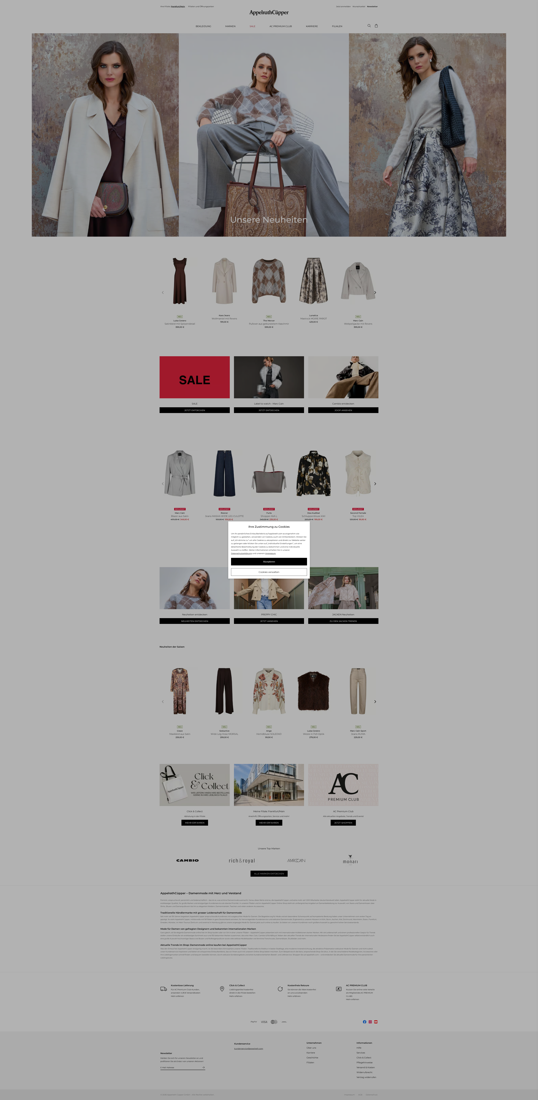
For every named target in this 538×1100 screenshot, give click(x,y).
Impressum (270, 553)
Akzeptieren (269, 562)
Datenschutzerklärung (241, 553)
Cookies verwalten (269, 572)
